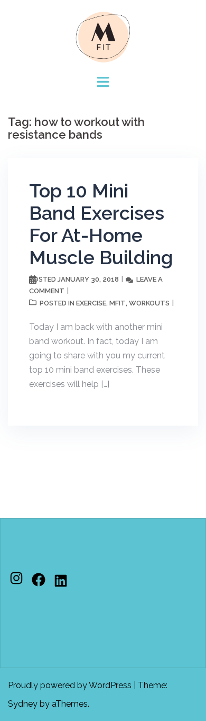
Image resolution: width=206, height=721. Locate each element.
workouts (149, 303)
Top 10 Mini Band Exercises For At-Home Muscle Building (101, 223)
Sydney (23, 704)
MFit (117, 303)
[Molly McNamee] (103, 36)
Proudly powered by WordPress (70, 685)
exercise (91, 303)
